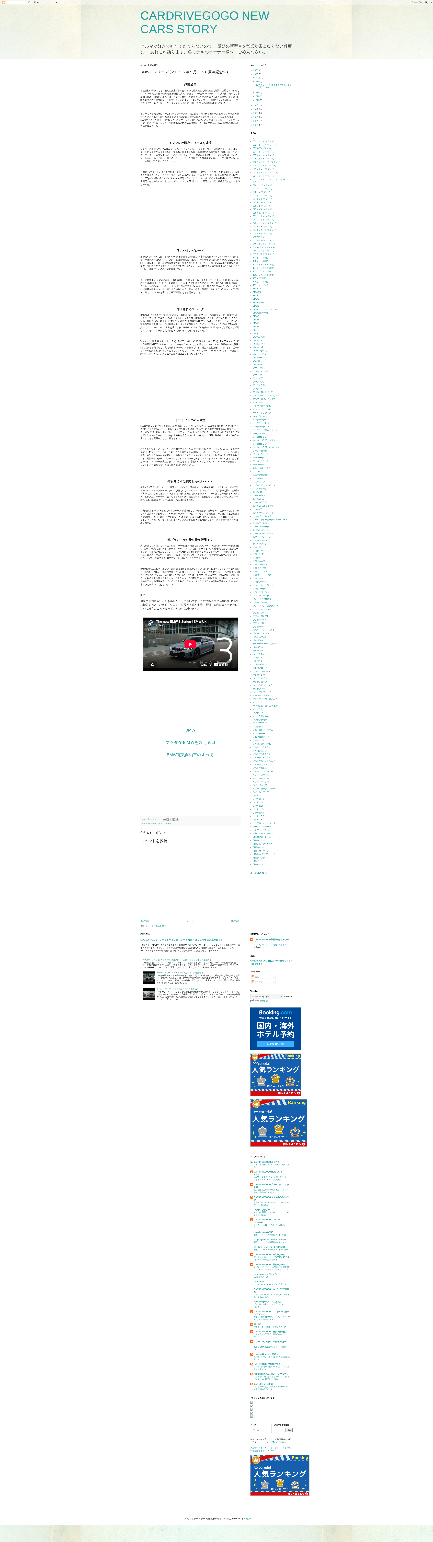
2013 (256, 125)
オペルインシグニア (262, 413)
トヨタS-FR (258, 554)
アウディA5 (258, 378)
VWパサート (258, 357)
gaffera (223, 1518)
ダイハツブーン (260, 544)
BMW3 (168, 823)
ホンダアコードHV (261, 671)
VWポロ (256, 361)
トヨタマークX (259, 588)
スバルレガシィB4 (261, 530)
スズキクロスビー (261, 475)
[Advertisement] (190, 212)
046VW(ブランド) (261, 237)
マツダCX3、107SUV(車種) (265, 706)
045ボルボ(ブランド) (262, 233)
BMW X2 (257, 288)
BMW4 (256, 320)
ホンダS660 (258, 664)
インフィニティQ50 (262, 409)
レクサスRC (258, 816)
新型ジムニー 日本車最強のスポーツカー (271, 1235)
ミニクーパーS (259, 733)
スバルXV (257, 509)
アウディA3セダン (261, 371)
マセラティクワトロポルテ (265, 699)
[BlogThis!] (167, 819)
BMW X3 (257, 292)
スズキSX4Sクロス (261, 468)
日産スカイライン (261, 851)
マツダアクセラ (260, 719)
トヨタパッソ (259, 578)
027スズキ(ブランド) (262, 209)
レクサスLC (258, 806)
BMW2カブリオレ (261, 313)
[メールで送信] (164, 819)
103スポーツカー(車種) (263, 264)
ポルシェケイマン (261, 633)
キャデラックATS (261, 420)
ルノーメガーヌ (260, 785)
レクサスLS (258, 809)
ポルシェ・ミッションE (264, 630)
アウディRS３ (259, 385)
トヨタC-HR (258, 551)
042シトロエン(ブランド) (264, 223)
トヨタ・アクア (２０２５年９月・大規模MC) (177, 989)
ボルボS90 (258, 647)
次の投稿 (145, 921)
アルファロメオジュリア (264, 399)
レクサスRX (258, 819)
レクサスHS (258, 799)
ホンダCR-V (258, 654)
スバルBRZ (258, 492)
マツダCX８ (258, 713)
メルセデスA (258, 740)
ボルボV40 (258, 651)
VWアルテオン (259, 337)
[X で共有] (171, 819)
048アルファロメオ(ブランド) (266, 244)
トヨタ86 (257, 547)
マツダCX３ (258, 702)
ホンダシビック (260, 682)
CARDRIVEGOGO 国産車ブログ (269, 1264)
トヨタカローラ (260, 564)
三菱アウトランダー (262, 830)
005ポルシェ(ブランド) (263, 155)
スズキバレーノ (260, 489)
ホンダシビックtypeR (262, 685)
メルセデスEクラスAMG (264, 761)
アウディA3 (258, 368)
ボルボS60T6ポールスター (265, 644)
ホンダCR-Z (258, 657)
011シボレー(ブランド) (263, 169)
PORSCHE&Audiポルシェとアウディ (271, 1374)
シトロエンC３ (260, 437)
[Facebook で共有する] (174, 819)
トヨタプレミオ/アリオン (264, 585)
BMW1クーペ (259, 302)
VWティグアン (259, 354)
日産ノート (258, 861)
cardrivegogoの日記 (263, 1232)
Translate (264, 1001)
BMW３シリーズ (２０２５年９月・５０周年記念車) (180, 972)
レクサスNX (258, 813)
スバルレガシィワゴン (263, 533)
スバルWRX (258, 499)
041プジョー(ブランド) (263, 219)
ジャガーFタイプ (260, 457)
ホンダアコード (260, 668)
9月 (257, 81)
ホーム (190, 921)
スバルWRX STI (260, 502)
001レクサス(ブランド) (263, 141)
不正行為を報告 (258, 873)
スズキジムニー (260, 478)
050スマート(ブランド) (263, 251)
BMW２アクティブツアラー (265, 309)
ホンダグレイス (260, 678)
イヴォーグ (258, 402)
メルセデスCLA (260, 751)
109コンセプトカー (262, 285)
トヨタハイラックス (262, 575)
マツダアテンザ (260, 723)
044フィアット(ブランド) (264, 230)
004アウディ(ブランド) (263, 152)
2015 (256, 117)
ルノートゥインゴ (261, 782)
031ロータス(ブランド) (263, 216)
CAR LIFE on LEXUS (263, 1384)
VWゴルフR (258, 347)
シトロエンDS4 (260, 444)
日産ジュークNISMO (262, 844)
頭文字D (257, 1324)
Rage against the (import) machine (270, 1239)
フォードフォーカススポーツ (266, 606)
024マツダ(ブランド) (262, 199)
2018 (256, 105)
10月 (258, 77)
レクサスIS (258, 802)
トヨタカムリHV (260, 561)
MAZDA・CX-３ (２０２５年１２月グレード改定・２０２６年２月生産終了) (181, 939)
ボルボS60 (258, 640)
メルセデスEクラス (261, 757)
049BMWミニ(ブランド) (264, 247)
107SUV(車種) (259, 278)
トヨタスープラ (260, 571)
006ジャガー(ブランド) (263, 158)
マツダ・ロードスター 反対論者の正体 (270, 1327)
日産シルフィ (259, 847)
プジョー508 (259, 626)
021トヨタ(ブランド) (262, 189)
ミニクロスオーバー (262, 737)
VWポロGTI (258, 364)
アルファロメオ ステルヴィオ (266, 395)
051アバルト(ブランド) (263, 254)
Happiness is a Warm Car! (266, 1274)
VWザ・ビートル (260, 351)
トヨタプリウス (260, 582)
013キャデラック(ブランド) (265, 172)
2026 (256, 70)
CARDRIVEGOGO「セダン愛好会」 (270, 1331)
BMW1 (256, 299)
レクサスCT (258, 795)
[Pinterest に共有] (177, 819)
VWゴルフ (257, 340)
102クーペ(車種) (260, 261)
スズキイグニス (260, 471)
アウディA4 (258, 375)
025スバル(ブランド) (262, 202)
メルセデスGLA (260, 764)
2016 (256, 113)
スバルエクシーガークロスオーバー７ (270, 519)
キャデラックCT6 (261, 423)
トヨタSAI (257, 557)
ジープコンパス (260, 433)
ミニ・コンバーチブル (263, 730)
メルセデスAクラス (261, 747)
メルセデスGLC (260, 768)
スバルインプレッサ (262, 516)
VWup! (256, 333)
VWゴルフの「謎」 (262, 1277)
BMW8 (256, 327)
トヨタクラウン (260, 568)
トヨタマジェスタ (261, 592)
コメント (258, 982)
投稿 (256, 977)
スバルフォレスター (262, 523)
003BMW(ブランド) (156, 823)
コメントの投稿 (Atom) (155, 926)
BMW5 (256, 323)
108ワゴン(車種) (260, 282)
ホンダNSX (258, 661)
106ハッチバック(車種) (263, 275)
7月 (257, 96)
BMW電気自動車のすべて (190, 754)
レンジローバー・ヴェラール (266, 823)
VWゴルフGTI (259, 344)
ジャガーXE (258, 464)
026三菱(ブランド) (261, 206)
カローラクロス (260, 416)
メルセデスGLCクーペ (263, 771)
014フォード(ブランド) (263, 176)
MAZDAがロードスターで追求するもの (270, 945)
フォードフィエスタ (262, 599)
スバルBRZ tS (259, 495)
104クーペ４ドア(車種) (263, 268)
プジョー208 (259, 613)
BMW (190, 730)
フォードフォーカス (262, 602)
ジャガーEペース (260, 454)
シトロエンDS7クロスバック (266, 447)
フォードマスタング (262, 609)
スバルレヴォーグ (261, 526)
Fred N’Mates (279, 1442)
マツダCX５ (258, 709)
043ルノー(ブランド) (262, 226)
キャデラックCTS (261, 426)
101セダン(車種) (260, 258)
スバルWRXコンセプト (263, 506)
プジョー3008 (259, 620)
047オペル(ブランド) (262, 240)
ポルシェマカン (260, 637)
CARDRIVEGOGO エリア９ (266, 1162)
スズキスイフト (260, 482)
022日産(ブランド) (261, 192)
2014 (256, 121)
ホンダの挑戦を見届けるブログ (268, 1364)
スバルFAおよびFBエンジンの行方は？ (270, 1284)
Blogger (247, 1518)
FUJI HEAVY (260, 1282)
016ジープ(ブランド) (262, 185)
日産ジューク (259, 840)
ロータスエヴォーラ (262, 826)
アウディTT (258, 389)
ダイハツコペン (260, 540)
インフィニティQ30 (262, 406)
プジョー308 (259, 623)
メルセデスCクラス (262, 754)
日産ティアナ (259, 857)
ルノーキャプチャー (262, 778)
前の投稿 (235, 921)
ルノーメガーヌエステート (265, 788)
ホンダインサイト (261, 675)
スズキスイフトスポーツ (264, 485)
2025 (256, 74)
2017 (256, 109)
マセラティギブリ (261, 695)
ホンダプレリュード (262, 692)
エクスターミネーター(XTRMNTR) (270, 1247)
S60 (255, 330)
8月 (257, 92)
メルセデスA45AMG (262, 744)
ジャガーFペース (260, 461)
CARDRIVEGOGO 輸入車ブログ (269, 1254)
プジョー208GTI (260, 616)
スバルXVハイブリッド (263, 513)
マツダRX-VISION (261, 716)
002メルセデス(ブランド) (264, 145)
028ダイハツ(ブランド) (263, 213)
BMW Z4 (257, 295)
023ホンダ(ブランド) (262, 195)
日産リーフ (258, 864)
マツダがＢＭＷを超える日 (190, 742)
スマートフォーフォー (263, 537)
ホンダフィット (260, 689)
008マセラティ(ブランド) (264, 165)
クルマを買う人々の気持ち (266, 1354)
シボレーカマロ (260, 451)
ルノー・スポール (261, 775)
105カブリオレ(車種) (262, 271)
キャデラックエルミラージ (265, 430)
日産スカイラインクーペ (264, 854)
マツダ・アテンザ (262, 1210)
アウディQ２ (259, 382)
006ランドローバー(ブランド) (266, 162)
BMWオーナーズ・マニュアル (267, 1302)
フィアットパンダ (261, 595)
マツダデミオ (259, 726)
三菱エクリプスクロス (263, 833)
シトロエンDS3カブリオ (264, 440)
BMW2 (256, 306)
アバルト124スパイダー (264, 392)
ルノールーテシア (261, 792)
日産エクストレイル (262, 837)
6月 (257, 100)
